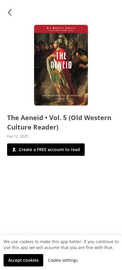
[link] (63, 260)
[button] (9, 12)
